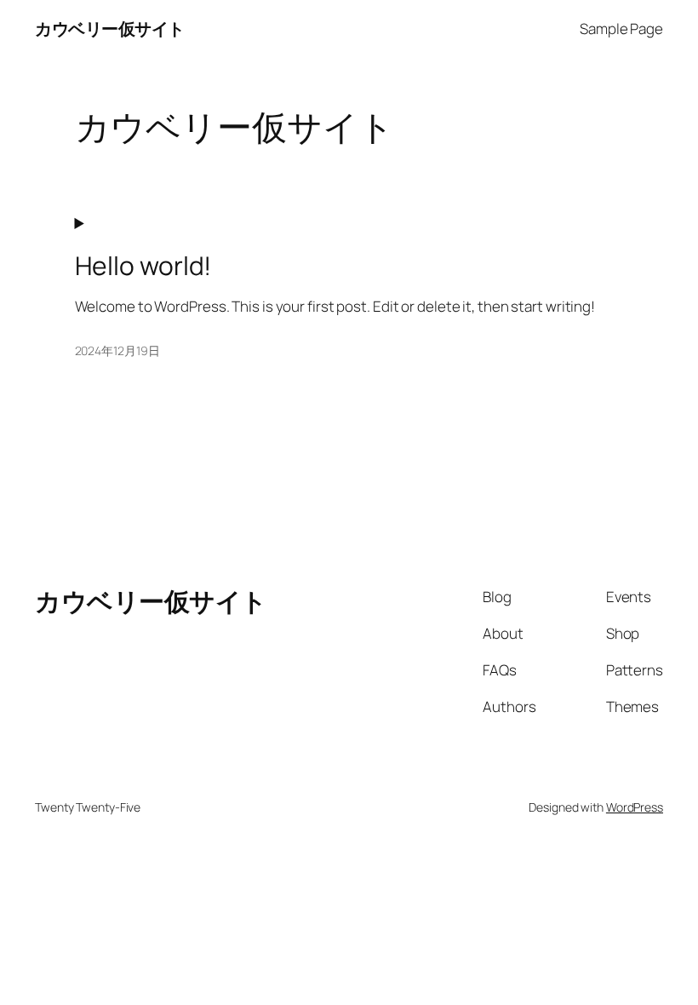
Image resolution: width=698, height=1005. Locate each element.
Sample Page (621, 28)
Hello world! (143, 265)
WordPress (634, 807)
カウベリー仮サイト (110, 28)
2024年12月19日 (117, 350)
